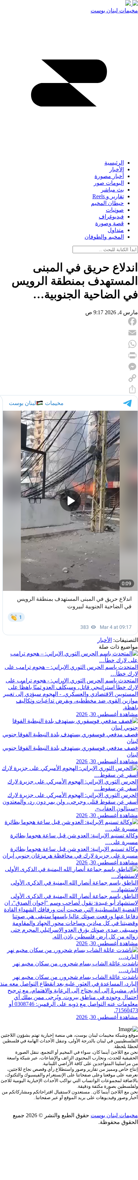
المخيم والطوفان (104, 237)
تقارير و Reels (108, 196)
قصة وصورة (109, 223)
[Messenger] (69, 366)
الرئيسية (114, 163)
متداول (116, 230)
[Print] (69, 355)
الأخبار (116, 169)
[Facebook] (69, 321)
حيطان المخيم (107, 203)
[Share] (69, 389)
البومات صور (109, 183)
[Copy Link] (69, 378)
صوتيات (115, 210)
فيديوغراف (111, 217)
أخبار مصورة (109, 176)
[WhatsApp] (69, 344)
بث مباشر (112, 190)
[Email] (69, 332)
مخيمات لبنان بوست (114, 10)
